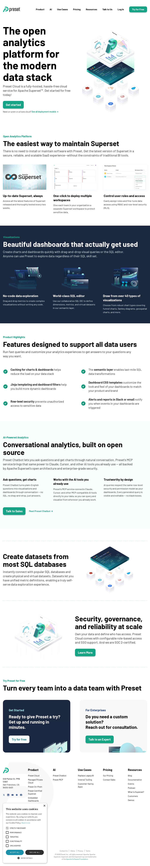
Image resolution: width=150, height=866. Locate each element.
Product (40, 9)
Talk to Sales (14, 511)
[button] (25, 857)
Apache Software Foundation (77, 859)
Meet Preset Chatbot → (41, 511)
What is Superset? (136, 792)
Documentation (135, 779)
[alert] (25, 833)
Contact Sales (109, 779)
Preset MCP (58, 779)
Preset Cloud (33, 775)
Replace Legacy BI (86, 775)
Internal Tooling (85, 779)
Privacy (80, 851)
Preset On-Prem (35, 786)
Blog (130, 775)
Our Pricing (108, 775)
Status (72, 851)
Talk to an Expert (99, 739)
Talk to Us (107, 9)
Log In (121, 9)
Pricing (77, 9)
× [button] (44, 806)
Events (131, 784)
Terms (88, 851)
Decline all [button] (34, 852)
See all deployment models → (45, 111)
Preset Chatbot (59, 775)
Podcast (131, 788)
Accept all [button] (15, 852)
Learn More (85, 652)
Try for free (19, 739)
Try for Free (138, 9)
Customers (133, 796)
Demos (131, 800)
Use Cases (62, 9)
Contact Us (64, 851)
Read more (26, 823)
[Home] (19, 9)
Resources (91, 9)
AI (51, 9)
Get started (13, 104)
